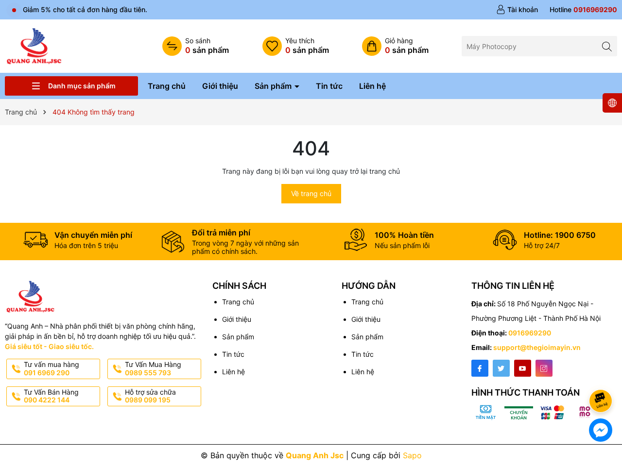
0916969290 (529, 333)
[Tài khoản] (517, 9)
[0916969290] (583, 9)
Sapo (412, 455)
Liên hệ (372, 86)
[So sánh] (195, 46)
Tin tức (329, 86)
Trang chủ (167, 86)
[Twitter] (501, 368)
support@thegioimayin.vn (537, 347)
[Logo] (34, 45)
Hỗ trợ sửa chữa (150, 396)
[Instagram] (544, 368)
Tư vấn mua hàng (51, 368)
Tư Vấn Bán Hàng (51, 396)
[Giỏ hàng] (395, 46)
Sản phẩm (274, 86)
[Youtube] (522, 368)
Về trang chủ (311, 193)
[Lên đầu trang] (602, 374)
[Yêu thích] (295, 46)
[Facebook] (479, 368)
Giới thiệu (220, 86)
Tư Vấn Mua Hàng (153, 368)
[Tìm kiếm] (607, 46)
